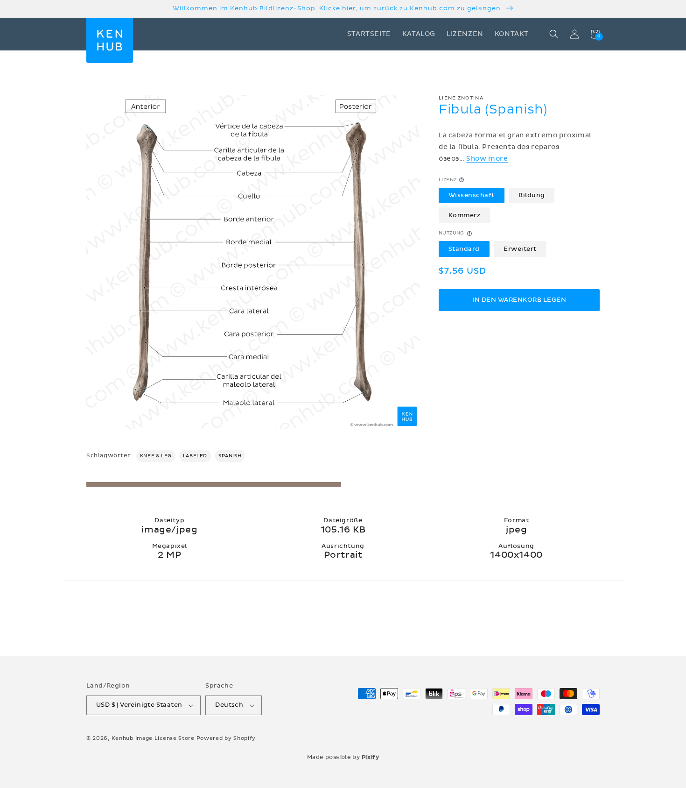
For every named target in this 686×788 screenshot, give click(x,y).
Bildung (531, 195)
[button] (554, 34)
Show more (487, 159)
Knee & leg (156, 456)
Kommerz (464, 215)
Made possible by (343, 757)
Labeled (195, 456)
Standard (464, 249)
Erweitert (520, 249)
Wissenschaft (471, 195)
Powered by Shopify (226, 738)
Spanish (229, 456)
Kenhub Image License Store (153, 738)
